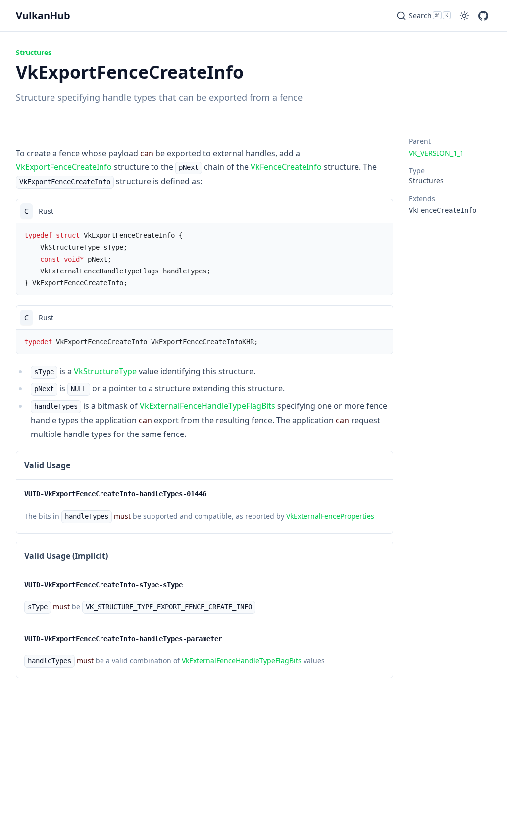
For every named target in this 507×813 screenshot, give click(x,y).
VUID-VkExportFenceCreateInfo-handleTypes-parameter (123, 639)
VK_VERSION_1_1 (436, 153)
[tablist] (204, 211)
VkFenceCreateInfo (286, 167)
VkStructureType (105, 371)
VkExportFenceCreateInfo (64, 167)
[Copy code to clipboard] (381, 211)
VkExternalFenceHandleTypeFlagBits (207, 405)
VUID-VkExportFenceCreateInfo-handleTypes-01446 (115, 494)
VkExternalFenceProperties (330, 516)
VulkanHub (43, 15)
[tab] (26, 211)
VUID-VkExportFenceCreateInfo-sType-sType (103, 585)
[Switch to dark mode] (464, 16)
